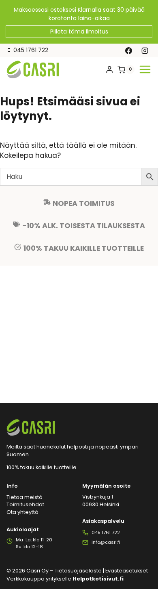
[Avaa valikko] (145, 69)
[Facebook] (129, 50)
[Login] (109, 69)
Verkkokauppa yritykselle (65, 578)
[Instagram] (145, 50)
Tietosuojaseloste (78, 570)
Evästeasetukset (126, 570)
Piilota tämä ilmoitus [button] (79, 31)
